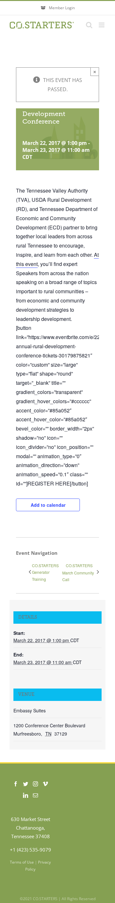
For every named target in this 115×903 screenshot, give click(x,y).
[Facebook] (15, 783)
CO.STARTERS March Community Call (78, 572)
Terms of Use (22, 862)
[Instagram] (35, 783)
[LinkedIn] (25, 795)
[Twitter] (25, 783)
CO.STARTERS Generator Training (45, 572)
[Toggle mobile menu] (102, 25)
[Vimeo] (45, 783)
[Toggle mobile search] (89, 25)
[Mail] (35, 795)
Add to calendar (48, 505)
